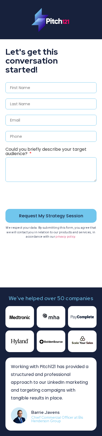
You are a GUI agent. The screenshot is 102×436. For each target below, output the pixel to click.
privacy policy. (65, 236)
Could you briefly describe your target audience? (45, 152)
